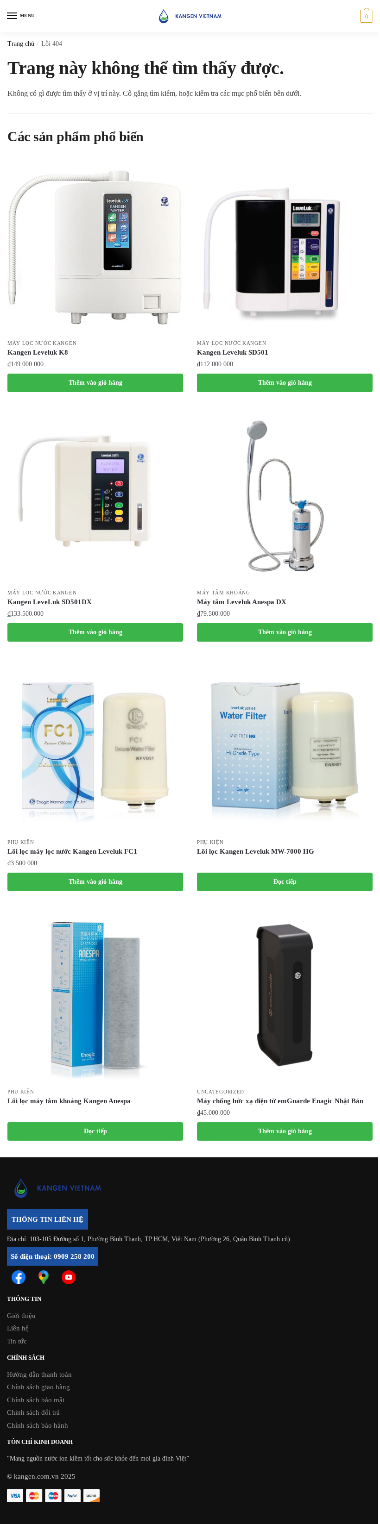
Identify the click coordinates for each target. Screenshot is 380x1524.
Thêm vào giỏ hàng (95, 382)
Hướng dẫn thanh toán (39, 1374)
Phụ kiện (20, 842)
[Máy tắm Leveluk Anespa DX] (285, 496)
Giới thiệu (21, 1315)
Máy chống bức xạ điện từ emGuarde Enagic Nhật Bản (280, 1101)
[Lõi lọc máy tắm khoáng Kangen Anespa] (95, 995)
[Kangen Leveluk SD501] (285, 246)
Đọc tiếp (285, 881)
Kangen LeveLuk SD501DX (49, 602)
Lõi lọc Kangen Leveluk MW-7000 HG (255, 851)
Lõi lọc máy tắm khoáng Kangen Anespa (69, 1101)
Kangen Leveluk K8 (37, 352)
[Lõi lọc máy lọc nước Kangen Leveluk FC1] (95, 745)
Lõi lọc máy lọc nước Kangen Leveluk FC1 (72, 851)
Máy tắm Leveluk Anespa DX (241, 602)
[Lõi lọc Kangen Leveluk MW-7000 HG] (285, 745)
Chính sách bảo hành (37, 1425)
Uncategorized (220, 1091)
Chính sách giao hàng (38, 1387)
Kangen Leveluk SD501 (232, 352)
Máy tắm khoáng (223, 592)
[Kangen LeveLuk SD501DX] (95, 496)
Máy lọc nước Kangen (41, 343)
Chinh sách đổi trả (33, 1412)
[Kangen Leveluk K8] (95, 246)
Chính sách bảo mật (35, 1400)
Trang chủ (20, 43)
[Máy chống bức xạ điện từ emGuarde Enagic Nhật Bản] (285, 995)
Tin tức (17, 1341)
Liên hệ (18, 1328)
